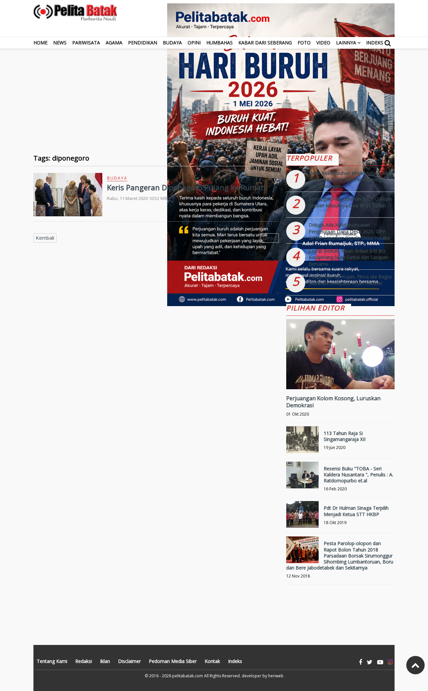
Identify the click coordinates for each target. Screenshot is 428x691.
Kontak (212, 661)
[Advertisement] (214, 95)
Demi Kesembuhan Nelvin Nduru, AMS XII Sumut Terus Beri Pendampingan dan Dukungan (350, 179)
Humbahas (219, 42)
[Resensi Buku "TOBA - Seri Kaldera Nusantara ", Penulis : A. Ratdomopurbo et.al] (302, 478)
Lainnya (346, 42)
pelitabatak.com (187, 676)
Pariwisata (86, 42)
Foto (304, 42)
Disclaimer (129, 661)
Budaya (172, 42)
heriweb (276, 676)
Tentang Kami (52, 661)
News (60, 42)
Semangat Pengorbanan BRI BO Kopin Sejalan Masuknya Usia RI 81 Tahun (350, 202)
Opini (194, 42)
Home (40, 42)
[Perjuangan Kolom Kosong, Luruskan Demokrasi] (340, 376)
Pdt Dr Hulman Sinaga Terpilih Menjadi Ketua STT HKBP (356, 511)
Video (323, 42)
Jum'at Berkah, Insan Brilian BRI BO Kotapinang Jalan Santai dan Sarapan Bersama (348, 257)
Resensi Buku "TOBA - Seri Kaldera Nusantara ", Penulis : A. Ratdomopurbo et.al (358, 474)
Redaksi (83, 661)
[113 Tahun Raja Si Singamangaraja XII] (302, 442)
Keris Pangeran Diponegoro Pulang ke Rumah (186, 187)
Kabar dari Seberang (265, 42)
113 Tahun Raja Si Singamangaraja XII (344, 436)
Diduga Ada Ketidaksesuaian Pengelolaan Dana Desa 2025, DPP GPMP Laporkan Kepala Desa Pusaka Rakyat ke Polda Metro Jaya (349, 235)
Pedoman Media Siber (173, 661)
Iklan (105, 661)
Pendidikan (142, 42)
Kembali (45, 237)
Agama (114, 42)
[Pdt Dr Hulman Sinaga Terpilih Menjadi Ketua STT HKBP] (302, 517)
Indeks (374, 42)
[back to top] (415, 665)
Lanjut (269, 237)
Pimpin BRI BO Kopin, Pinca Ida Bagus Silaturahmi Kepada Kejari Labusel (350, 279)
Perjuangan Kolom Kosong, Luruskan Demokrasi (333, 402)
